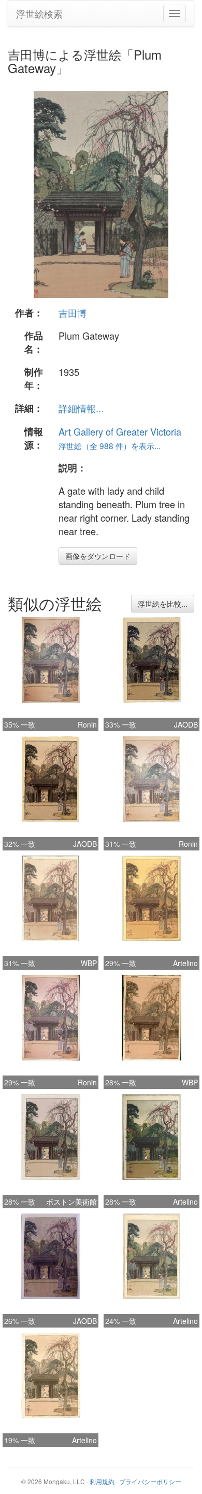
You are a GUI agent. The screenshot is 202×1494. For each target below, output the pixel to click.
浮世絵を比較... (162, 603)
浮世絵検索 (39, 13)
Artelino (185, 963)
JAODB (186, 724)
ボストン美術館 (71, 1201)
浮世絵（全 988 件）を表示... (110, 445)
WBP (89, 963)
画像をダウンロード (98, 556)
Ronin (87, 724)
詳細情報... (81, 408)
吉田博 (72, 312)
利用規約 (102, 1481)
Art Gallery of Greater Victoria (120, 431)
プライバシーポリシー (150, 1481)
